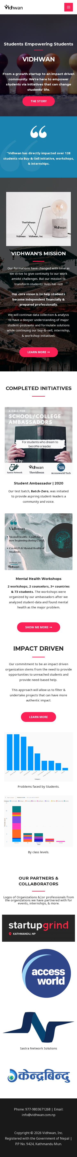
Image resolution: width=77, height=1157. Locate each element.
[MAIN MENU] (68, 7)
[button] (38, 101)
